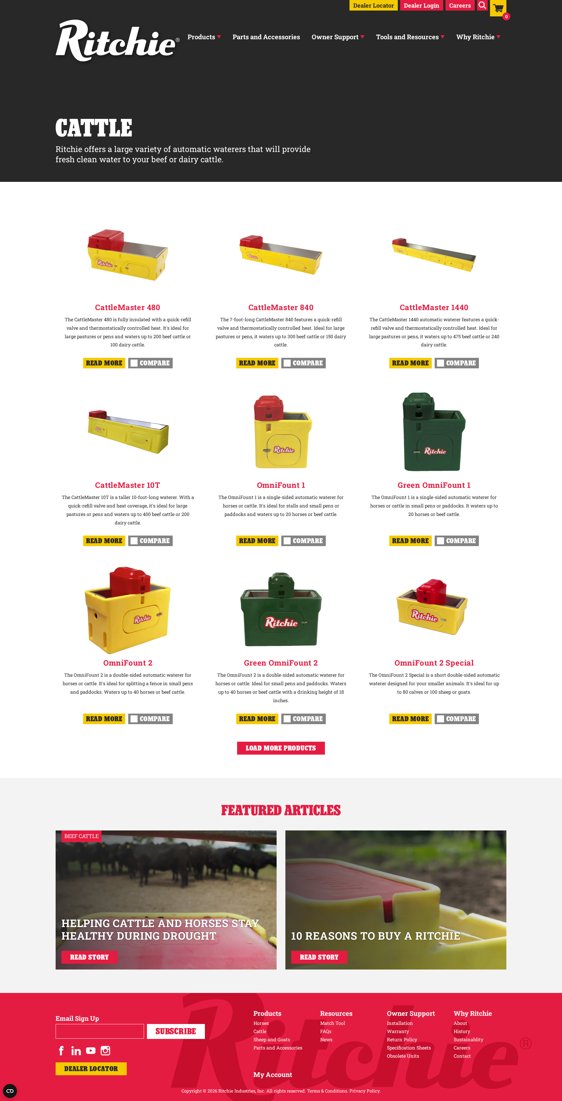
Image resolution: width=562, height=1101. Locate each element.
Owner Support (335, 37)
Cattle (259, 1031)
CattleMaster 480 (127, 307)
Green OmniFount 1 (434, 485)
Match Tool (332, 1023)
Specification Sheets (409, 1047)
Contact (462, 1056)
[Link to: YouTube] (91, 1050)
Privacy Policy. (365, 1091)
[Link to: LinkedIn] (76, 1050)
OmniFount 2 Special (434, 663)
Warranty (398, 1031)
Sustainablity (468, 1039)
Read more (104, 363)
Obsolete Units (403, 1056)
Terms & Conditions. (327, 1091)
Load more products (281, 748)
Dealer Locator (373, 5)
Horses (261, 1023)
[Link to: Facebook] (61, 1050)
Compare (155, 363)
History (462, 1031)
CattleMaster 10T (127, 485)
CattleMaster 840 (281, 307)
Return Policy (402, 1039)
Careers (460, 5)
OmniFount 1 (281, 485)
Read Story (89, 957)
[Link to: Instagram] (105, 1050)
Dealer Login (421, 5)
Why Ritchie (475, 37)
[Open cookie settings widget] (10, 1091)
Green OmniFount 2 (281, 663)
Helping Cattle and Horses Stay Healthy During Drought (160, 929)
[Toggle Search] (482, 5)
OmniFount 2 (128, 663)
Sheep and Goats (271, 1039)
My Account (272, 1074)
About (460, 1023)
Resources (336, 1013)
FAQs (325, 1031)
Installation (400, 1023)
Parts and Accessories (266, 37)
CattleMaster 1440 (434, 307)
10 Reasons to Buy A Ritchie (376, 936)
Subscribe (176, 1031)
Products (201, 37)
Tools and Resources (407, 37)
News (326, 1039)
